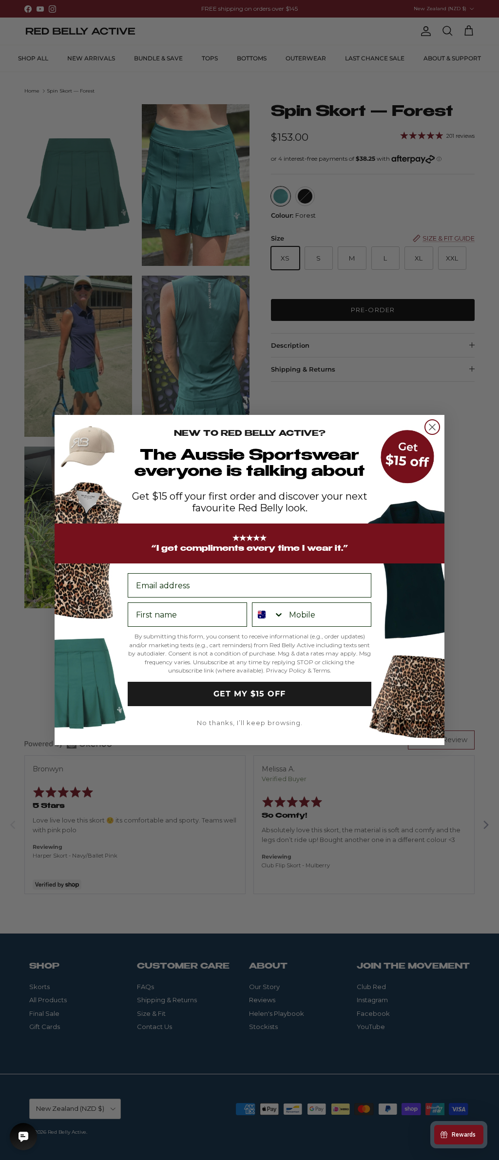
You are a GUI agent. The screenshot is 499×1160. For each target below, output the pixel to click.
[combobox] (268, 614)
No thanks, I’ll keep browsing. (250, 723)
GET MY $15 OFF (249, 693)
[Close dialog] (432, 427)
